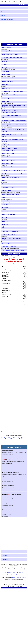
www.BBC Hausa (6, 190)
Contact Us (3, 15)
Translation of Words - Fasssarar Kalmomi (14, 120)
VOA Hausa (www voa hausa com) (12, 174)
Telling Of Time (6, 88)
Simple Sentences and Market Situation (13, 91)
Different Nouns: (6, 74)
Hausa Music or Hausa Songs (10, 177)
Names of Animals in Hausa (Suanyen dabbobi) (13, 130)
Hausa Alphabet (6, 47)
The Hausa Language (8, 145)
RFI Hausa (5, 211)
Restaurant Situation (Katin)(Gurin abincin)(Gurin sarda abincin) (14, 106)
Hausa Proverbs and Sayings (10, 95)
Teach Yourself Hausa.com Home (10, 551)
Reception (4, 61)
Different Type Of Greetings (10, 54)
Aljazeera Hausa (6, 201)
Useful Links (5, 224)
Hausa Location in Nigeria (9, 214)
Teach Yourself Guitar (8, 153)
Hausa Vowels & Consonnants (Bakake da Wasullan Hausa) (14, 125)
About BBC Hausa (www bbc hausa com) (13, 170)
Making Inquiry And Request (10, 68)
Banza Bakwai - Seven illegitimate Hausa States (13, 116)
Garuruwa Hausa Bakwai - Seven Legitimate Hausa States (11, 111)
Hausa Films (5, 180)
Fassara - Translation (8, 98)
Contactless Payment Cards (10, 231)
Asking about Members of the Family (12, 57)
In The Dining (5, 71)
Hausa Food (5, 101)
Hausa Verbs (5, 84)
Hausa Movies (6, 184)
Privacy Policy (24, 569)
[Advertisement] (14, 33)
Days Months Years (7, 81)
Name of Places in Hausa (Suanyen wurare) (12, 135)
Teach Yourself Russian (8, 150)
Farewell (4, 64)
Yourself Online (6, 157)
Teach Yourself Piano (8, 167)
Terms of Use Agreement (16, 577)
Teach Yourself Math (7, 163)
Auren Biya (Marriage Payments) (8, 19)
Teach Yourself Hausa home (7, 8)
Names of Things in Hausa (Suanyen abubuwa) (12, 140)
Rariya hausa (5, 197)
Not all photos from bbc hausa (10, 194)
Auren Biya (5, 204)
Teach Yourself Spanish (8, 160)
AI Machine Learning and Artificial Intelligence (11, 239)
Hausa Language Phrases (9, 148)
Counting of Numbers (8, 51)
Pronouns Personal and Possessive (12, 78)
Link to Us (3, 11)
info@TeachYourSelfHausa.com (15, 572)
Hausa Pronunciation (8, 218)
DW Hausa (5, 207)
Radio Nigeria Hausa (8, 187)
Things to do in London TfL (9, 234)
